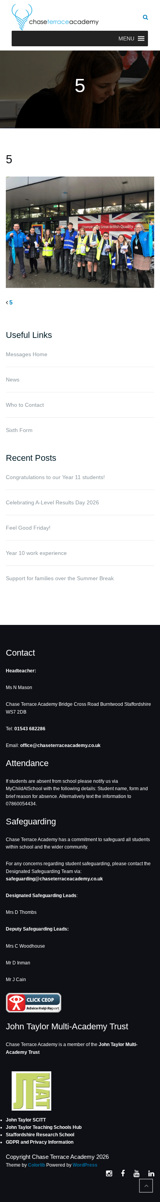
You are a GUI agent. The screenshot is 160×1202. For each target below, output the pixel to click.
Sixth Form (19, 430)
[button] (126, 38)
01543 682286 (29, 728)
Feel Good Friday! (28, 528)
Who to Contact (25, 405)
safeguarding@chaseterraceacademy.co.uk (54, 879)
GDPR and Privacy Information (39, 1142)
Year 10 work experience (36, 553)
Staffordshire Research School (40, 1134)
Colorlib (36, 1165)
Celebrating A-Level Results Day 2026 (52, 502)
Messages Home (26, 354)
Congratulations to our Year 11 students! (55, 477)
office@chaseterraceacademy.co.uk (60, 745)
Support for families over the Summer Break (60, 578)
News (12, 379)
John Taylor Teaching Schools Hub (44, 1127)
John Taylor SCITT (26, 1120)
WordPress (85, 1165)
